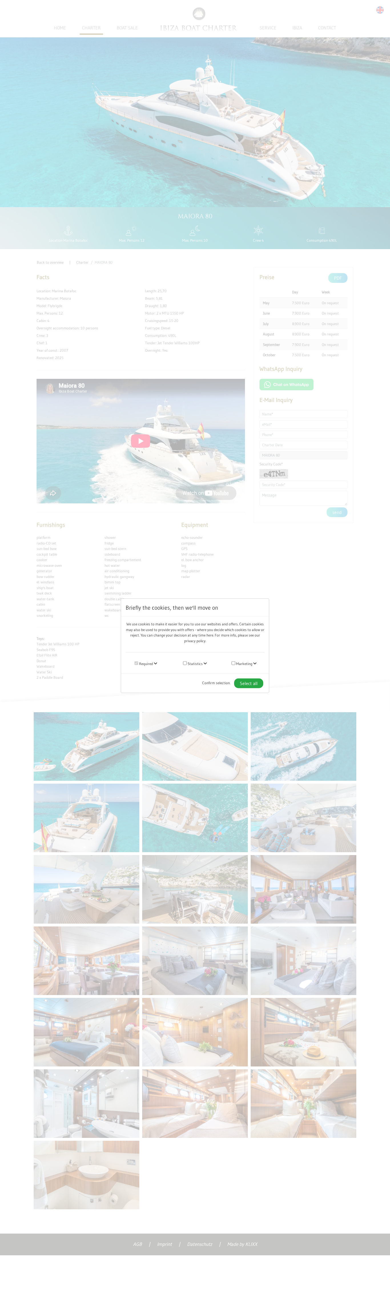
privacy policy (195, 640)
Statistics (195, 663)
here (209, 635)
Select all (249, 683)
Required (145, 663)
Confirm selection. (216, 682)
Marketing (243, 663)
